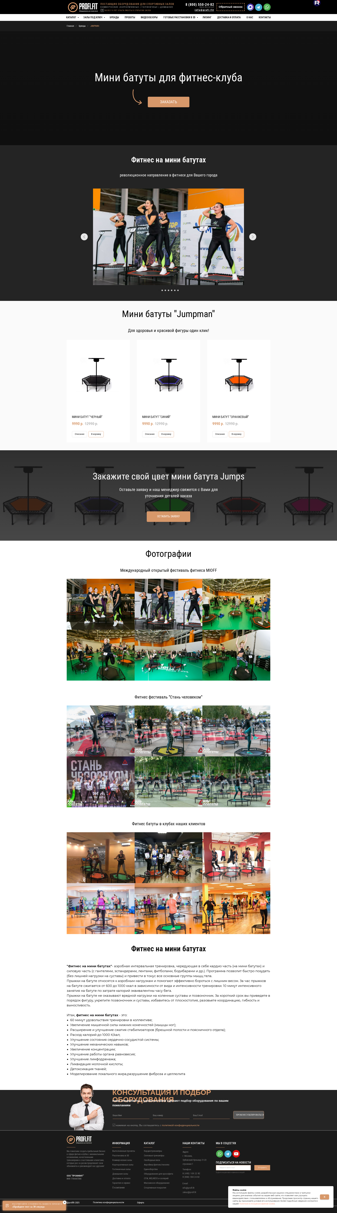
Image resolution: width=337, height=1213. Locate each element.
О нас (249, 17)
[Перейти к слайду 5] (171, 290)
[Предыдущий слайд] (84, 236)
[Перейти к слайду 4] (168, 290)
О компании (118, 1187)
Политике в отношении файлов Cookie (257, 1204)
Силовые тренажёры (154, 1155)
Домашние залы (120, 1173)
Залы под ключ (93, 17)
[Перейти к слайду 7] (178, 290)
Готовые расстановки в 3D (179, 17)
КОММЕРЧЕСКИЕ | (110, 7)
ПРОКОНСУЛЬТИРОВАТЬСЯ (250, 1115)
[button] (231, 7)
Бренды (114, 17)
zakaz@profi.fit (189, 1192)
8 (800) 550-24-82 (200, 4)
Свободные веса (152, 1160)
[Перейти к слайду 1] (159, 290)
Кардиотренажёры (153, 1151)
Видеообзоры (149, 17)
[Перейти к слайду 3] (165, 290)
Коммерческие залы (122, 1160)
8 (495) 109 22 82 (191, 1173)
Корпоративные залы (122, 1164)
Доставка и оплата (229, 17)
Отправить (262, 1167)
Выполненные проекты (123, 1151)
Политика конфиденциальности (108, 1202)
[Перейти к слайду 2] (162, 290)
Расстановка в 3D (120, 1155)
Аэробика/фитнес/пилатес (156, 1164)
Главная (70, 26)
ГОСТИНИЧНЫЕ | (150, 7)
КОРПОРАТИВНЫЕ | (130, 7)
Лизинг (207, 17)
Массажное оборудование (156, 1183)
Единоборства (151, 1169)
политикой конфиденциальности (180, 1125)
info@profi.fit (188, 1187)
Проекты (130, 17)
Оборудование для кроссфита (158, 1173)
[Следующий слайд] (252, 236)
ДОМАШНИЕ (166, 7)
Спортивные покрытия (155, 1187)
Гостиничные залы (121, 1169)
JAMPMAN (94, 26)
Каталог (71, 17)
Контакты (265, 17)
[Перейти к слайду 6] (175, 290)
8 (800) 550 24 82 (191, 1177)
